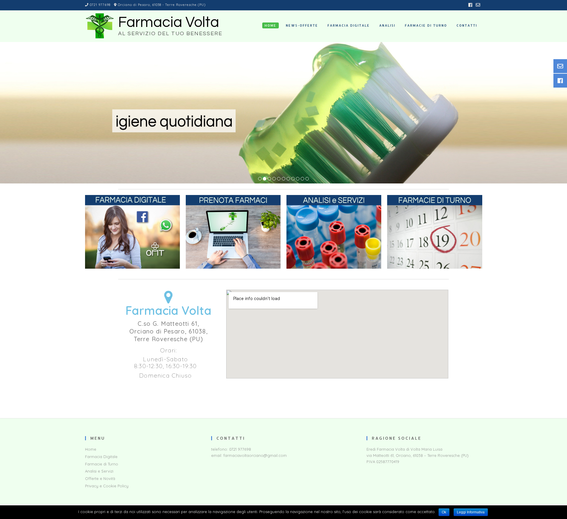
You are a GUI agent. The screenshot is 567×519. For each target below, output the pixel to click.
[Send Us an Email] (478, 5)
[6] (283, 179)
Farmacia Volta (168, 22)
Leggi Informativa (471, 512)
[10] (302, 179)
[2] (264, 179)
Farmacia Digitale (101, 456)
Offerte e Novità (100, 478)
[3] (269, 179)
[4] (274, 179)
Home (90, 449)
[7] (288, 179)
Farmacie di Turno (101, 464)
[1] (260, 179)
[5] (278, 179)
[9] (297, 179)
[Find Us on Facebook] (470, 5)
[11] (307, 179)
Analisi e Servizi (99, 471)
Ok (444, 512)
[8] (293, 179)
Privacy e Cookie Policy (106, 485)
